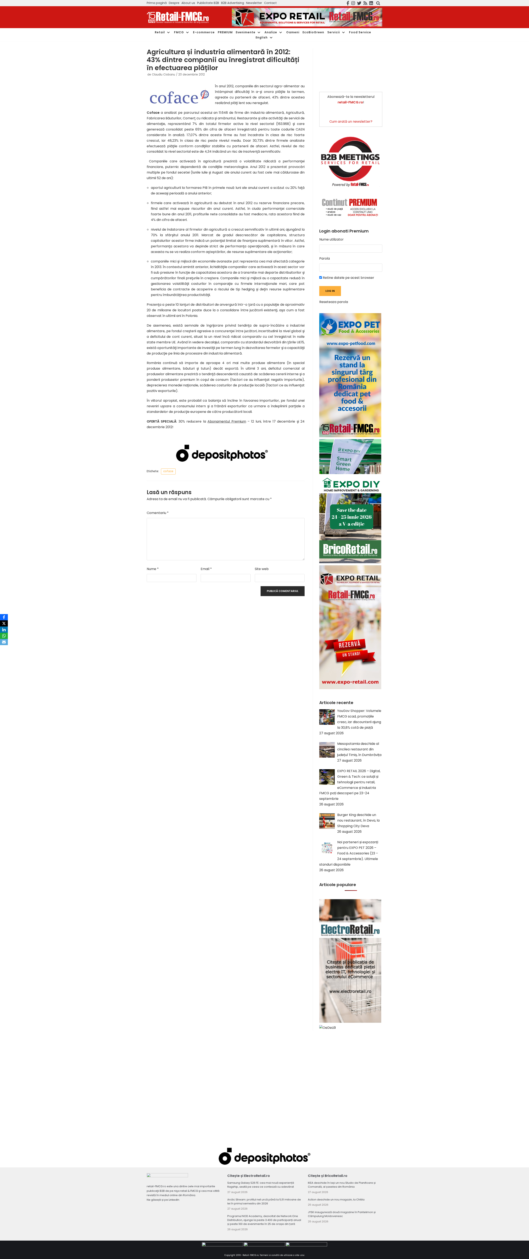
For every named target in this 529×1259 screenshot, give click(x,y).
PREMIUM (225, 32)
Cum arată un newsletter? (350, 121)
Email (206, 569)
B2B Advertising (232, 3)
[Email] (4, 642)
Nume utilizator (331, 239)
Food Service (360, 32)
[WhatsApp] (4, 636)
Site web (262, 569)
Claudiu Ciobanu (163, 75)
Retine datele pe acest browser (348, 277)
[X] (4, 623)
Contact (270, 3)
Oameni (292, 32)
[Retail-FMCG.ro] (178, 17)
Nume (153, 569)
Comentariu (158, 512)
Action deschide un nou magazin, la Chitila (336, 1199)
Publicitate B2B (208, 3)
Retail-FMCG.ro (251, 1255)
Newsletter (254, 3)
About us (188, 3)
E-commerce (204, 32)
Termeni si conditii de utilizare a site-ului (282, 1255)
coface (168, 471)
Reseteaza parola (333, 301)
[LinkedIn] (4, 630)
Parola (324, 258)
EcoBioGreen (313, 32)
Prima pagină (157, 3)
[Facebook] (4, 617)
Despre (174, 3)
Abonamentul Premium (226, 421)
